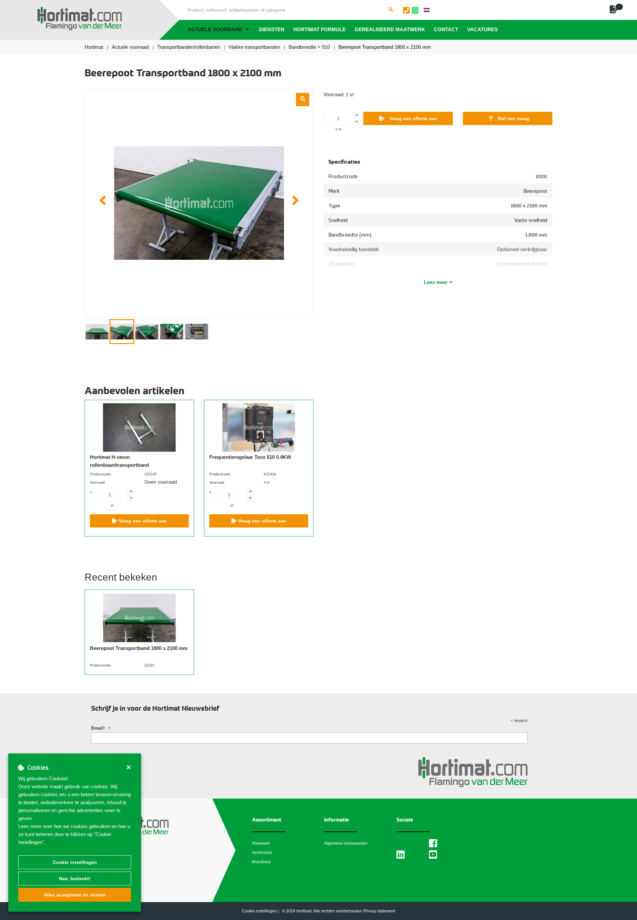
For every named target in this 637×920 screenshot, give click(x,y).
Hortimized (262, 852)
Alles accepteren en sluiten (75, 894)
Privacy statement (379, 911)
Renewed (261, 843)
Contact (446, 29)
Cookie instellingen (75, 862)
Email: (101, 728)
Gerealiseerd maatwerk (390, 29)
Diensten (271, 29)
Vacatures (482, 29)
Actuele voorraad (215, 29)
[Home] (79, 18)
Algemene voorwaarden (346, 843)
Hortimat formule (319, 29)
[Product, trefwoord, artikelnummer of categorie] (391, 10)
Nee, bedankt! (75, 878)
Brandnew (261, 862)
